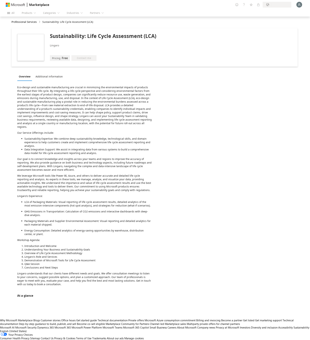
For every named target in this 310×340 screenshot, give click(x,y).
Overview (24, 76)
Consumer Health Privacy (14, 338)
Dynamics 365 (45, 327)
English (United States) (13, 331)
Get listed (248, 320)
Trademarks (99, 338)
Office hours (68, 320)
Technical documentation (113, 320)
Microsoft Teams (112, 327)
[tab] (25, 76)
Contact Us (47, 338)
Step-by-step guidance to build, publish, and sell (47, 324)
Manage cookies (134, 338)
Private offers (136, 320)
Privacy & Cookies (64, 338)
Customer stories (50, 320)
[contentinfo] (40, 22)
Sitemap (35, 338)
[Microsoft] (15, 5)
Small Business (158, 327)
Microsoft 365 (63, 327)
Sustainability (301, 327)
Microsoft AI (7, 327)
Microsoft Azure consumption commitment (170, 320)
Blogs (36, 320)
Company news (206, 327)
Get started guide (86, 320)
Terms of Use (83, 338)
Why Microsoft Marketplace (16, 320)
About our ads (115, 338)
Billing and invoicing (208, 320)
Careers (172, 327)
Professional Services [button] (24, 22)
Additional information (49, 76)
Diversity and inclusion (264, 327)
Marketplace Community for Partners (127, 324)
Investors (245, 327)
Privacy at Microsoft (227, 327)
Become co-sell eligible (91, 324)
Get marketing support (268, 320)
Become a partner (231, 320)
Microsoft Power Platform (87, 327)
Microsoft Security (26, 327)
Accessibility (285, 327)
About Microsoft (186, 327)
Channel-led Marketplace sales (168, 324)
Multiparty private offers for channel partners (213, 324)
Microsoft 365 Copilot (136, 327)
